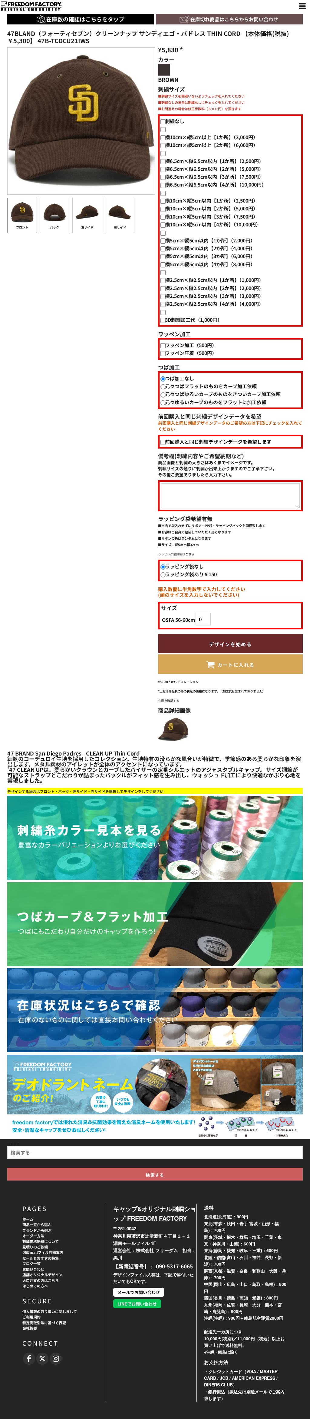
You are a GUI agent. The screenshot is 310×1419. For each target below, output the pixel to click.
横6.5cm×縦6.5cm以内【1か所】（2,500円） (214, 161)
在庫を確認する (168, 700)
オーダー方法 (33, 1235)
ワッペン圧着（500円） (191, 352)
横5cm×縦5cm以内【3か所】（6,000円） (210, 256)
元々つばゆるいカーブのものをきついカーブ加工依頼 (223, 394)
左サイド (87, 227)
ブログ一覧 (31, 1263)
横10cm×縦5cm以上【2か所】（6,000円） (211, 145)
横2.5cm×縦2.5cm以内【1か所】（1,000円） (214, 279)
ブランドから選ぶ (36, 1230)
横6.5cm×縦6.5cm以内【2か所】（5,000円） (214, 168)
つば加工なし (179, 378)
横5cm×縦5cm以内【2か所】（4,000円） (210, 248)
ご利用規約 (31, 1316)
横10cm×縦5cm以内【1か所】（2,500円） (211, 200)
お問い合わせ (33, 1269)
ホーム (27, 1219)
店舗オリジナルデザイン (42, 1274)
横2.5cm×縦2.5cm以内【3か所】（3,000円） (214, 295)
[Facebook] (29, 1359)
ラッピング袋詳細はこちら (176, 554)
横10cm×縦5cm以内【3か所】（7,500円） (211, 216)
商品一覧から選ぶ (36, 1224)
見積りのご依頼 (35, 1246)
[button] (229, 19)
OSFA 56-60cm (178, 619)
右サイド (120, 227)
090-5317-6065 (174, 1266)
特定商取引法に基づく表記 (44, 1322)
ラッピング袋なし (184, 566)
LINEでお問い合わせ (137, 1304)
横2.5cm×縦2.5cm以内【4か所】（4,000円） (214, 303)
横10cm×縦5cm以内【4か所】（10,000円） (213, 224)
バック (54, 227)
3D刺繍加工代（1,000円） (193, 319)
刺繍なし (174, 121)
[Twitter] (42, 1359)
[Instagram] (56, 1359)
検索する (13, 1144)
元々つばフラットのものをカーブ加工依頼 (211, 386)
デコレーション (188, 681)
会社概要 (29, 1328)
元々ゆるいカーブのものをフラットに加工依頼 (215, 402)
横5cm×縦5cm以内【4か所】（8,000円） (210, 264)
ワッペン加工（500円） (191, 345)
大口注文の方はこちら (40, 1280)
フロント (22, 227)
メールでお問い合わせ (138, 1292)
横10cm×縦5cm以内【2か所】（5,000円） (211, 208)
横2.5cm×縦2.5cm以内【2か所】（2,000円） (214, 288)
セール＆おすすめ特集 (40, 1258)
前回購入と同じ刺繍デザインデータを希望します (218, 441)
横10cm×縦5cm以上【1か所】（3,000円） (211, 137)
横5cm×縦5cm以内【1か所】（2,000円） (210, 240)
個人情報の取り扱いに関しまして (49, 1311)
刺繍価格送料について (40, 1241)
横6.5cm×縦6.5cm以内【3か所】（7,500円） (214, 176)
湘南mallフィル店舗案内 (42, 1252)
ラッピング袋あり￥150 (191, 574)
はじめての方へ (35, 1285)
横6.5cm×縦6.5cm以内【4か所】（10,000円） (215, 184)
